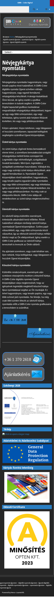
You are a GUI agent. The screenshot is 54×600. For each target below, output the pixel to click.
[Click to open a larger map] (15, 434)
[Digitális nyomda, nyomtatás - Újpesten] (27, 29)
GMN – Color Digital (25, 2)
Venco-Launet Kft (17, 592)
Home (12, 37)
